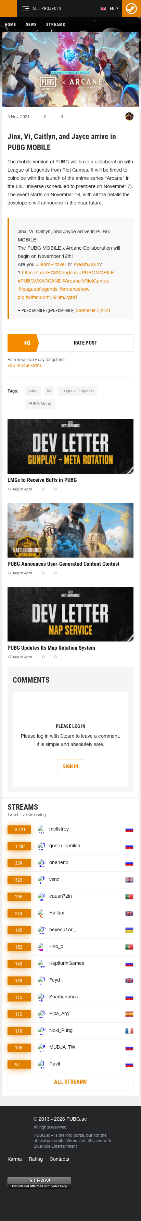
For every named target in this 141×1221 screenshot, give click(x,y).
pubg (33, 391)
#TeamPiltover (51, 265)
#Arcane (71, 281)
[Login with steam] (131, 8)
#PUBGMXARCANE (39, 281)
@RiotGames (95, 281)
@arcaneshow (74, 289)
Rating (36, 1159)
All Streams (70, 1082)
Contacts (59, 1159)
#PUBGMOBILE (96, 273)
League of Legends (77, 391)
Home (10, 24)
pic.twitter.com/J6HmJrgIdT (48, 298)
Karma (15, 1159)
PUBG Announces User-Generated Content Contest (63, 564)
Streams (55, 24)
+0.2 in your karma (24, 365)
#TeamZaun (86, 265)
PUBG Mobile (40, 404)
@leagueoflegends (37, 289)
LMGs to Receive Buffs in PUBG (42, 480)
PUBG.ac (42, 1135)
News (31, 24)
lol (49, 391)
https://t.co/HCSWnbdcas (50, 273)
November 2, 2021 (93, 310)
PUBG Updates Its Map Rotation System (51, 648)
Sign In (70, 766)
